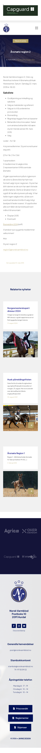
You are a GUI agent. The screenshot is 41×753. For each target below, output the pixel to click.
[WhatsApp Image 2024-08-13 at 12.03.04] (20, 332)
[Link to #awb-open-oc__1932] (36, 28)
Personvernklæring (19, 630)
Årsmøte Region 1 (16, 453)
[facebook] (14, 626)
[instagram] (19, 626)
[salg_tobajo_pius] (20, 472)
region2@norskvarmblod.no (15, 249)
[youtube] (24, 626)
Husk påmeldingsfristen (19, 379)
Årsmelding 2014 (10, 224)
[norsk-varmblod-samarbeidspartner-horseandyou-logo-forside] (29, 549)
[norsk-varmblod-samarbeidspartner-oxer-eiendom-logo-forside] (29, 523)
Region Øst (30, 60)
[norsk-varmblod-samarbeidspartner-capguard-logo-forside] (11, 549)
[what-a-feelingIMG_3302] (20, 406)
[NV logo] (6, 24)
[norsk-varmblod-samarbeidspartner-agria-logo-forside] (11, 524)
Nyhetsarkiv (21, 60)
